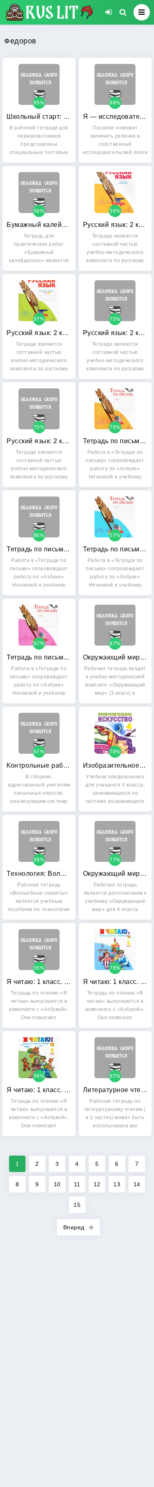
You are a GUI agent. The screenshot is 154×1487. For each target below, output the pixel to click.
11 (77, 1184)
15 (77, 1204)
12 (97, 1184)
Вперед (74, 1227)
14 (136, 1184)
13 (116, 1184)
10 (57, 1184)
